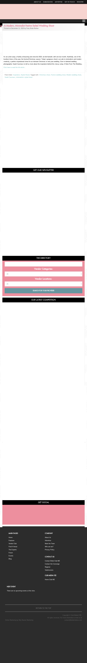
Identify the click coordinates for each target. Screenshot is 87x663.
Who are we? (49, 546)
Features (11, 540)
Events (11, 556)
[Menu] (83, 20)
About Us (37, 2)
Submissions (48, 2)
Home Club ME (50, 579)
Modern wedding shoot (73, 75)
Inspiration (16, 75)
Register (80, 2)
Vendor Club (13, 543)
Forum (11, 553)
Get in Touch (70, 2)
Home (10, 537)
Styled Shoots (25, 75)
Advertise (58, 2)
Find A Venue (13, 546)
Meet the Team (50, 543)
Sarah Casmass (10, 77)
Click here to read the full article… (15, 67)
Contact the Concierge (52, 564)
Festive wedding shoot (58, 75)
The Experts (13, 550)
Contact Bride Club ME (52, 561)
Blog (10, 559)
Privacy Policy (49, 550)
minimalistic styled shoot (24, 77)
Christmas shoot (44, 75)
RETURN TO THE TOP (43, 608)
